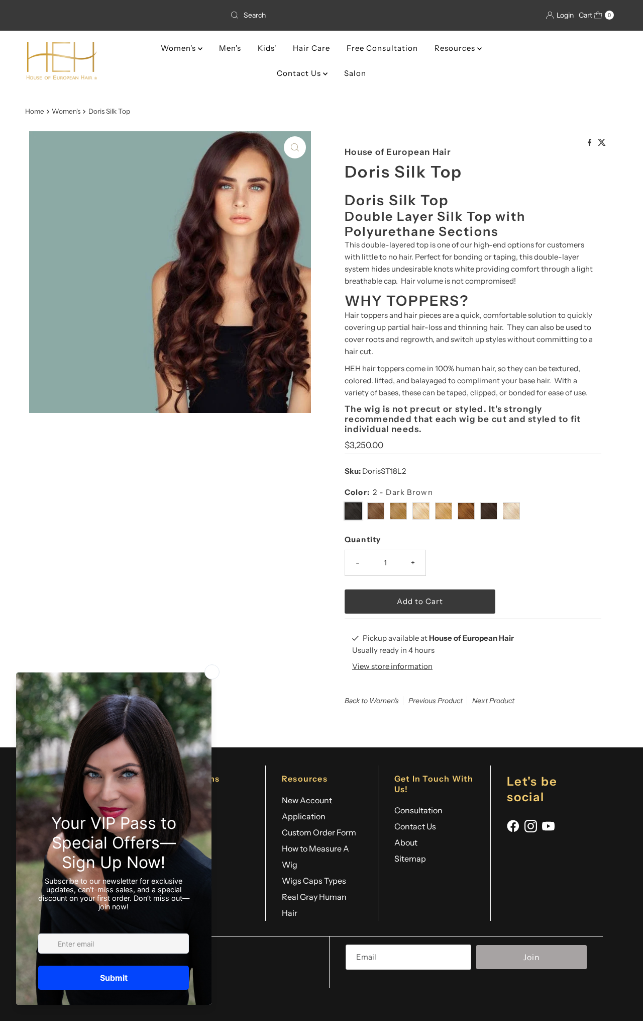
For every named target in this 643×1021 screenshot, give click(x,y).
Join (531, 957)
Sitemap (410, 859)
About (405, 842)
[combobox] (321, 15)
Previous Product (435, 700)
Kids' (267, 48)
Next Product (493, 700)
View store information (392, 666)
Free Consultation (382, 48)
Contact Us (300, 73)
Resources (456, 48)
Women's (179, 48)
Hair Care (311, 48)
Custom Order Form (319, 832)
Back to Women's (372, 700)
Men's (230, 48)
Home (34, 111)
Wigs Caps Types (314, 881)
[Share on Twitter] (602, 143)
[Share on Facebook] (590, 143)
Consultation (418, 810)
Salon (355, 73)
